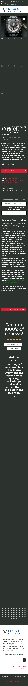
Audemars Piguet (13, 178)
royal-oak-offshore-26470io (14, 182)
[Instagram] (24, 660)
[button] (24, 9)
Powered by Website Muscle (13, 681)
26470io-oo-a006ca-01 (11, 180)
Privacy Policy (7, 678)
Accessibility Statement (18, 678)
